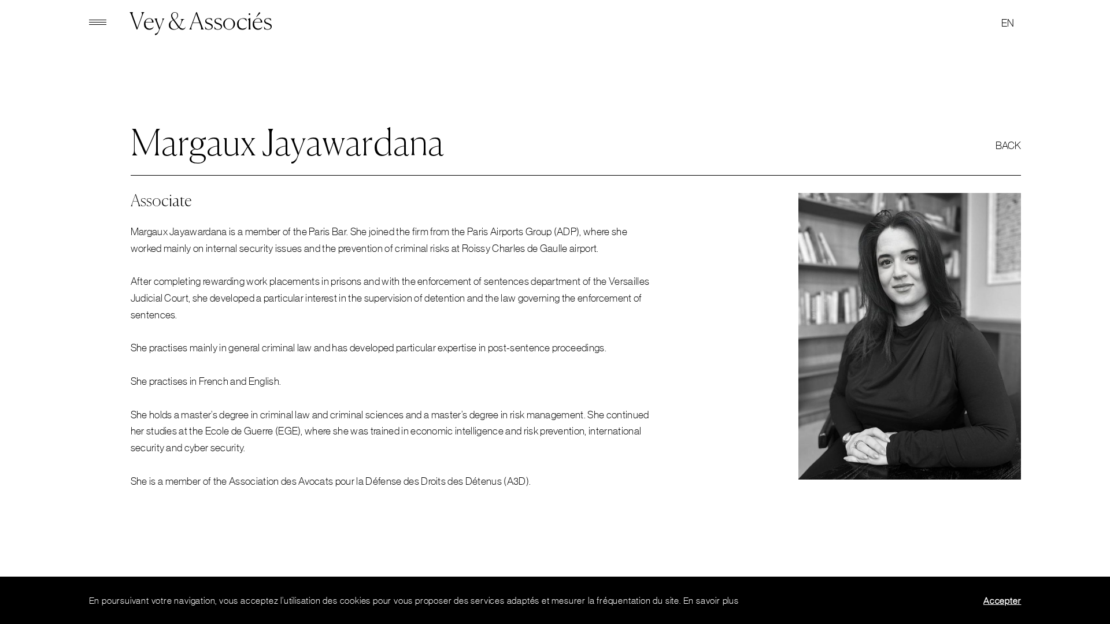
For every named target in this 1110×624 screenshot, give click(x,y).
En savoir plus (711, 600)
